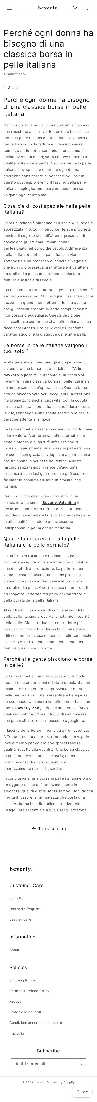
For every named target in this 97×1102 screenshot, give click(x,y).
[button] (9, 8)
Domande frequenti (25, 909)
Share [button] (13, 88)
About (14, 950)
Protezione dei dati (25, 1012)
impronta (16, 1033)
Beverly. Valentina (59, 502)
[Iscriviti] (81, 1063)
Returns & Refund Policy (29, 991)
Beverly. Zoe (27, 708)
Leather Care (20, 919)
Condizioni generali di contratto (35, 1022)
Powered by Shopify (61, 1082)
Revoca (15, 1001)
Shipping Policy (22, 980)
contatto (16, 898)
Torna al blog (52, 828)
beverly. (40, 1082)
